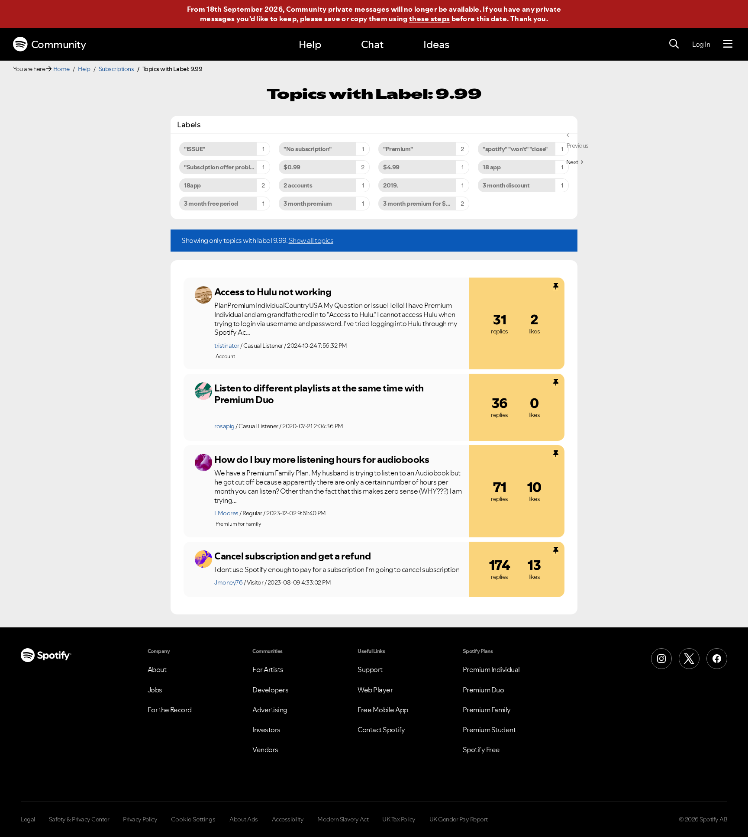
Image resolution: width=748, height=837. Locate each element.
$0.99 (292, 167)
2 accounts (298, 185)
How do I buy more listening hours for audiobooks (321, 459)
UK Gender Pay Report (458, 819)
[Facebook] (716, 658)
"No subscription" (308, 149)
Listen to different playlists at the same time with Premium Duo (319, 393)
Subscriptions (116, 69)
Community (58, 44)
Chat (372, 44)
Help (310, 44)
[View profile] (203, 295)
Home (61, 69)
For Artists (268, 669)
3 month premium (308, 203)
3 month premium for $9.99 (420, 203)
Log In (701, 44)
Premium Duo (483, 690)
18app (192, 185)
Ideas (436, 44)
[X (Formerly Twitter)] (689, 658)
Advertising (269, 709)
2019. (390, 185)
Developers (270, 690)
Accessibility (288, 819)
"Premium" (398, 149)
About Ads (243, 819)
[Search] (674, 44)
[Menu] (728, 44)
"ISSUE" (194, 149)
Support (370, 669)
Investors (266, 729)
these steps (429, 18)
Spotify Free (481, 749)
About (157, 669)
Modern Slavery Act (342, 819)
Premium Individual (491, 669)
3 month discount (506, 185)
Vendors (265, 749)
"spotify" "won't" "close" (515, 149)
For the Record (170, 709)
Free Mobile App (383, 709)
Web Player (375, 690)
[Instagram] (661, 658)
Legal (28, 819)
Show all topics (311, 240)
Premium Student (489, 729)
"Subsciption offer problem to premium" (227, 167)
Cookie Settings (193, 819)
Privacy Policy (140, 819)
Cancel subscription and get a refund (292, 556)
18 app (491, 167)
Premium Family (487, 709)
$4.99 (391, 167)
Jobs (155, 690)
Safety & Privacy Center (79, 819)
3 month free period (211, 203)
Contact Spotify (381, 729)
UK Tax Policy (399, 819)
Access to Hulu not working (272, 291)
